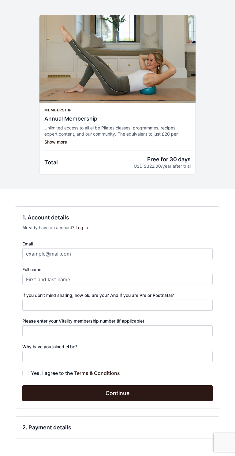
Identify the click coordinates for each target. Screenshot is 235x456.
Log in (82, 227)
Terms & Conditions (97, 373)
